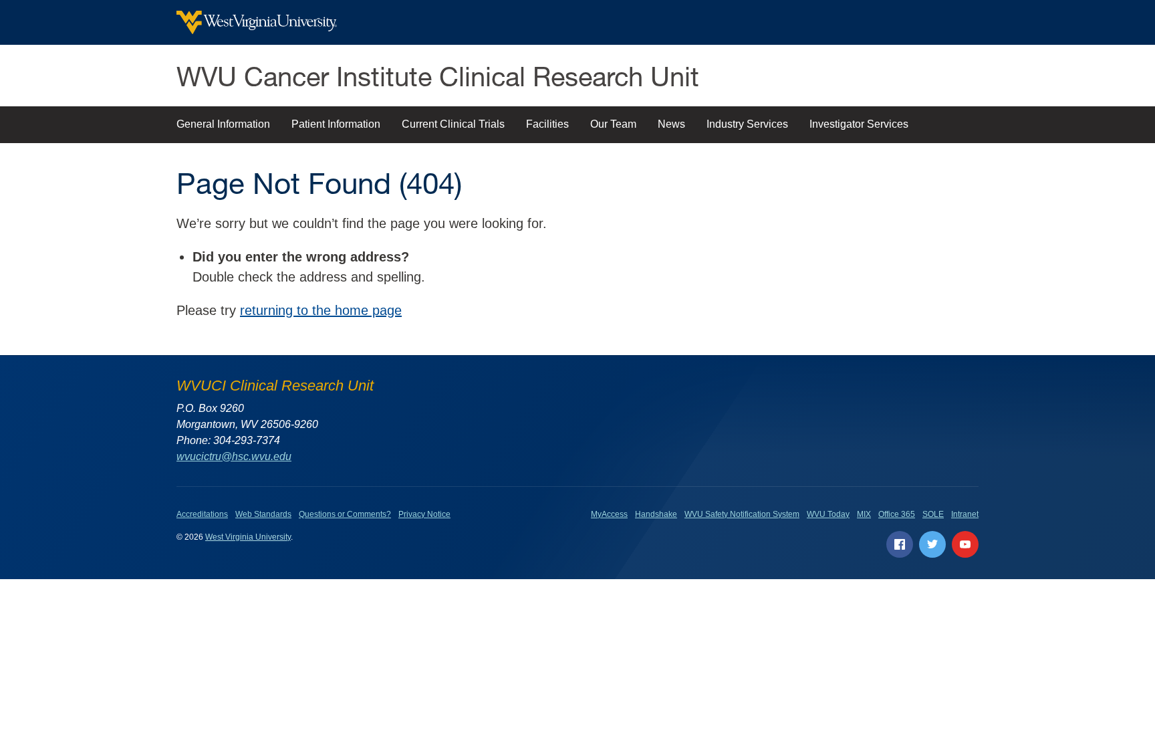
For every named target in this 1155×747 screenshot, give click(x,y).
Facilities (547, 124)
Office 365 (896, 514)
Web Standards (263, 514)
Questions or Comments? (345, 514)
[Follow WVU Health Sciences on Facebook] (899, 544)
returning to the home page (321, 310)
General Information (223, 124)
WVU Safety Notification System (741, 514)
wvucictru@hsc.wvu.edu (233, 456)
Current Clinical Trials (453, 124)
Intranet (965, 514)
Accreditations (202, 514)
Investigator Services (858, 124)
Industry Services (747, 124)
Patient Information (335, 124)
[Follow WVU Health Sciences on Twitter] (932, 544)
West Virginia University (248, 537)
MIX (864, 514)
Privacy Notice (424, 514)
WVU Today (828, 514)
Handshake (656, 514)
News (671, 124)
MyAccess (609, 514)
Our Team (613, 124)
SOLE (933, 514)
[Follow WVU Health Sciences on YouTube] (965, 544)
